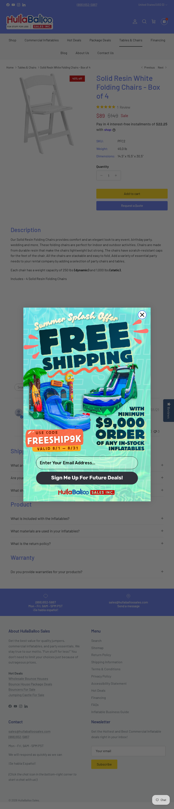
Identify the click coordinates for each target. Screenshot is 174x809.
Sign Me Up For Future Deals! (87, 478)
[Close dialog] (142, 315)
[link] (87, 381)
